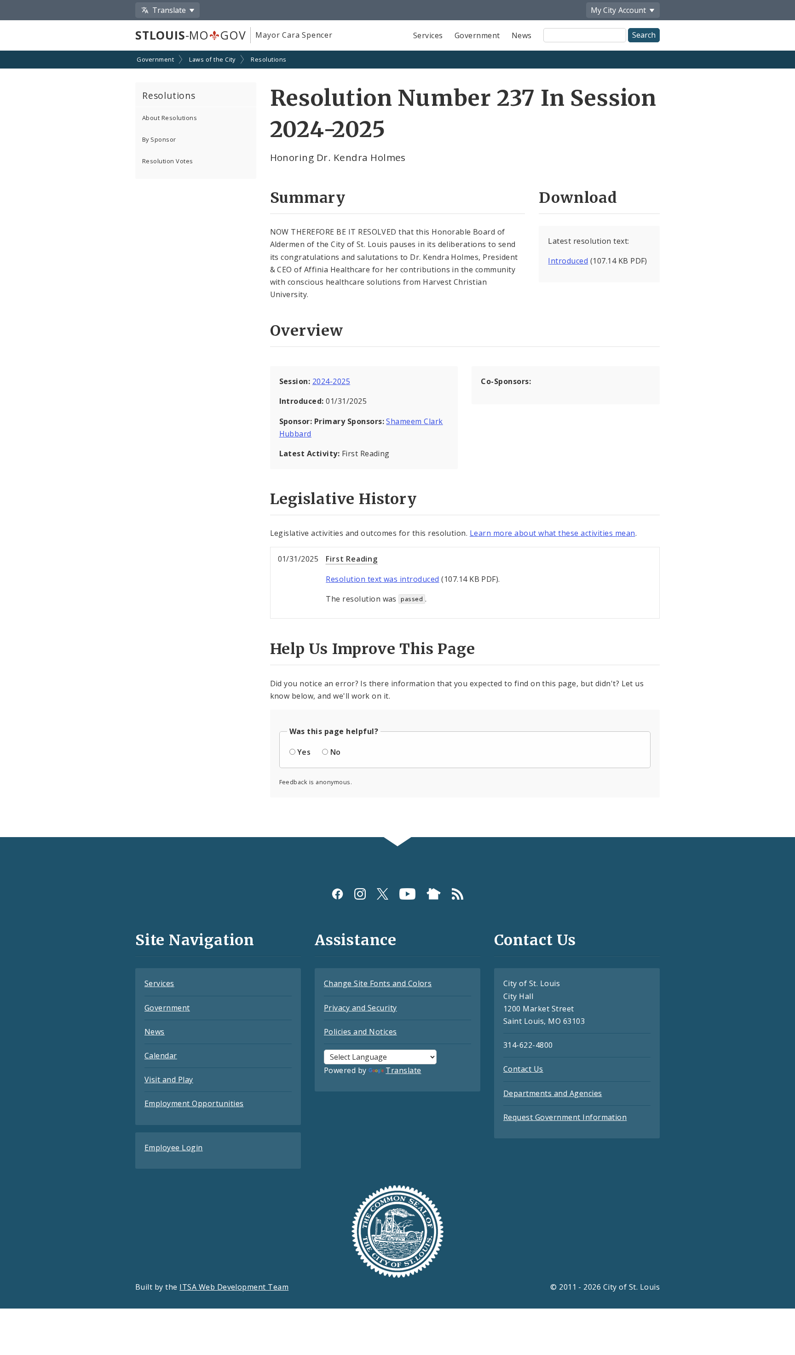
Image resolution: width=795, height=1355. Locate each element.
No (335, 752)
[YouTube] (407, 893)
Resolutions (268, 59)
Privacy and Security (360, 1008)
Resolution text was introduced (382, 579)
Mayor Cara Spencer (293, 35)
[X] (382, 893)
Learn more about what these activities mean (552, 533)
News (522, 35)
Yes (304, 752)
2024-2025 (331, 381)
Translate (403, 1070)
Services (428, 35)
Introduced (568, 261)
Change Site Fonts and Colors (378, 983)
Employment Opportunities (194, 1103)
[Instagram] (360, 893)
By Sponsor (159, 139)
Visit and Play (168, 1079)
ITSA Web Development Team (233, 1287)
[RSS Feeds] (457, 893)
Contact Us (523, 1069)
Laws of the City (212, 59)
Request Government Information (565, 1117)
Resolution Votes (167, 161)
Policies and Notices (360, 1032)
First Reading (351, 559)
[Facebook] (337, 893)
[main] (397, 445)
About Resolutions (169, 118)
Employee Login (173, 1148)
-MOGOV (190, 35)
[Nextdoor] (433, 893)
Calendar (160, 1056)
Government (477, 35)
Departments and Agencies (552, 1093)
